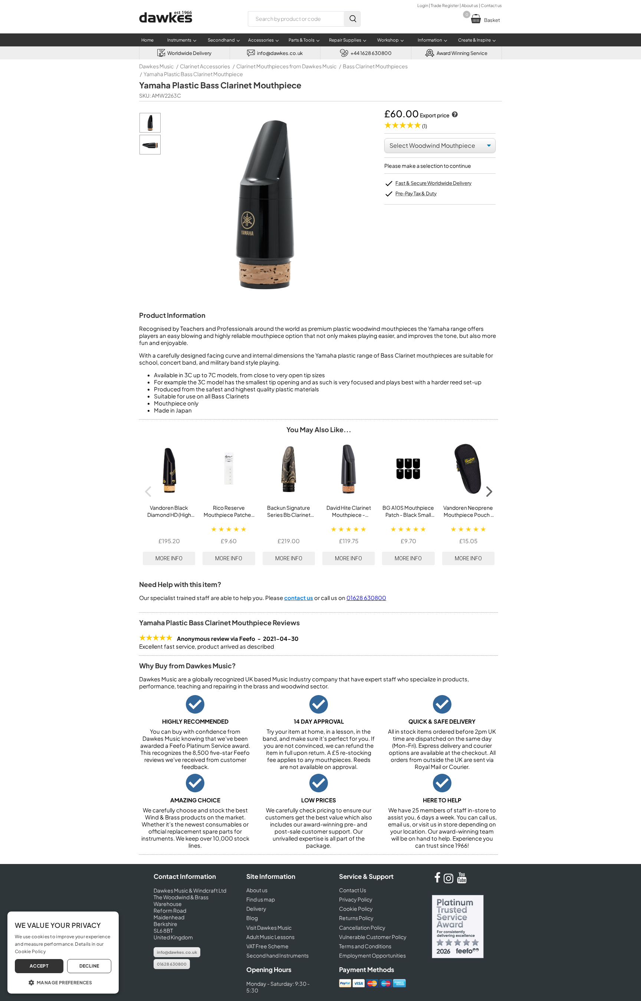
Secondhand (221, 40)
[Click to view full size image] (150, 130)
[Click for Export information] (454, 115)
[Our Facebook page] (437, 881)
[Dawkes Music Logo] (165, 27)
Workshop (388, 40)
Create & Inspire (474, 40)
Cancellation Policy (362, 927)
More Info (169, 558)
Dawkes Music (156, 66)
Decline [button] (89, 966)
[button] (63, 982)
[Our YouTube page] (461, 881)
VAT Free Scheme (267, 946)
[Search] (352, 19)
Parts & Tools (302, 40)
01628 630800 (366, 597)
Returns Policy (356, 917)
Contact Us (352, 890)
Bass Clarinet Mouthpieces (375, 66)
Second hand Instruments (277, 955)
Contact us (491, 5)
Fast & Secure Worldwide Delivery (433, 183)
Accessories (261, 40)
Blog (252, 917)
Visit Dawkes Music (269, 927)
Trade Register (445, 5)
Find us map (260, 899)
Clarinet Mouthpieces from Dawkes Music (286, 66)
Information (430, 40)
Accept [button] (39, 966)
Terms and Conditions (365, 946)
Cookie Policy (356, 908)
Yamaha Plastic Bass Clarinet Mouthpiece (193, 74)
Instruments (179, 40)
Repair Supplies (345, 40)
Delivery (256, 908)
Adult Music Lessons (270, 936)
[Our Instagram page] (450, 881)
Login (422, 5)
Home (147, 40)
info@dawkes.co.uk (177, 952)
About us (469, 5)
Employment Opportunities (372, 955)
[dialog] (63, 953)
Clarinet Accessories (205, 66)
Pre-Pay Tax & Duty (416, 193)
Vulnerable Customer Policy (373, 936)
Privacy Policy (355, 899)
